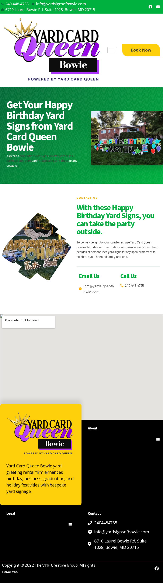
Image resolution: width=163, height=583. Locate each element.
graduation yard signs (34, 156)
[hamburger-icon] (112, 50)
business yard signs (19, 160)
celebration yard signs (53, 160)
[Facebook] (150, 7)
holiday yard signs (61, 156)
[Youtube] (158, 7)
